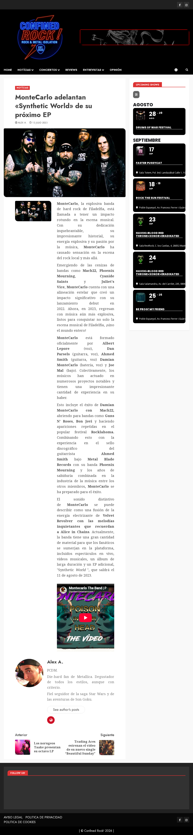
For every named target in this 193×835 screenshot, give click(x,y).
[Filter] (136, 94)
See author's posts (66, 709)
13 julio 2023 (39, 122)
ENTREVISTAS (92, 70)
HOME (8, 70)
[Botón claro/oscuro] (178, 70)
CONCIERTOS (48, 70)
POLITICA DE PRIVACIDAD (43, 817)
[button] (187, 69)
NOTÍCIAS (24, 70)
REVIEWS (71, 70)
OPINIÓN (116, 70)
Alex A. (22, 122)
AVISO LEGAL (13, 817)
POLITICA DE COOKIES (20, 822)
